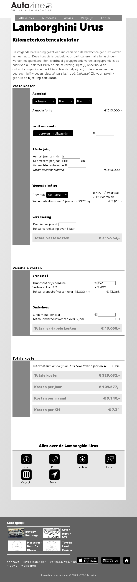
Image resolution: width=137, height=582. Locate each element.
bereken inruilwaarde (53, 133)
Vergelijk (87, 18)
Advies (68, 18)
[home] (125, 562)
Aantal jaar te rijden (47, 156)
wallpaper (29, 565)
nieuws (12, 565)
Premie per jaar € (45, 224)
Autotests (49, 18)
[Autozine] (68, 6)
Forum (105, 18)
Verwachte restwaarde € (50, 165)
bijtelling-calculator (42, 78)
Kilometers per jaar (47, 161)
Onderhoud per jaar (46, 314)
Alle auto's (26, 18)
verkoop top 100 (63, 562)
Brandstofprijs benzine (49, 283)
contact (13, 562)
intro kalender (35, 562)
